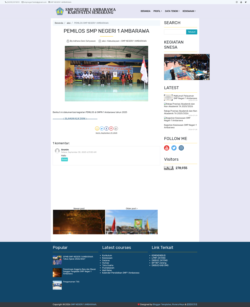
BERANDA (145, 11)
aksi (69, 23)
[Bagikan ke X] (102, 128)
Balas (64, 159)
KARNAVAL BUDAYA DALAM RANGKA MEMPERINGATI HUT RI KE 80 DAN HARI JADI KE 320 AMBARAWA (131, 231)
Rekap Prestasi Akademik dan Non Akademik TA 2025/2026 (180, 112)
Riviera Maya (178, 304)
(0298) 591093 (13, 2)
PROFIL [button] (157, 11)
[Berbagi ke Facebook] (106, 128)
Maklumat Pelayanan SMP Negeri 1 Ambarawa (185, 97)
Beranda (59, 23)
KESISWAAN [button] (188, 11)
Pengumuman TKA (71, 282)
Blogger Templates (162, 304)
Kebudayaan (113, 41)
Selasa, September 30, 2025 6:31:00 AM (78, 152)
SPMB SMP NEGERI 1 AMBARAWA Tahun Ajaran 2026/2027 (78, 258)
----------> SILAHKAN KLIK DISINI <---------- (75, 118)
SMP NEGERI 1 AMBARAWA (60, 2)
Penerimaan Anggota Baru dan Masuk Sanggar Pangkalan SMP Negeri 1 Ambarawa (79, 231)
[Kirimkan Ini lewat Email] (97, 128)
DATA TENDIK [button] (171, 11)
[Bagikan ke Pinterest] (111, 128)
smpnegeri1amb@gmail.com (35, 2)
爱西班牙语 (192, 304)
